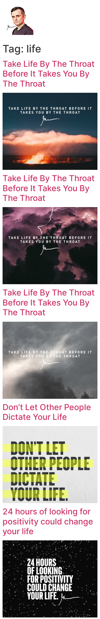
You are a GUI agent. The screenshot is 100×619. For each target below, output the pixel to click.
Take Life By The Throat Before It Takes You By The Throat (49, 74)
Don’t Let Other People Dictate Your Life (47, 412)
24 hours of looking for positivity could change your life (48, 521)
